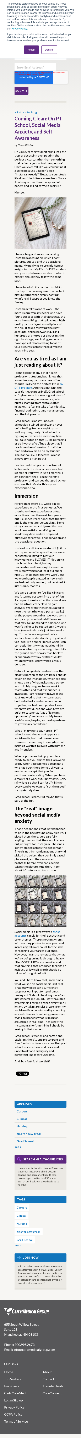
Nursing (22, 1126)
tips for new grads (29, 1133)
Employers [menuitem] (11, 1386)
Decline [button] (49, 49)
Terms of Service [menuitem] (16, 1421)
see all (19, 1147)
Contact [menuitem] (48, 1379)
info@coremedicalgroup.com (34, 1349)
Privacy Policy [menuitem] (14, 1407)
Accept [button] (31, 49)
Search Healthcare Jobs (43, 1159)
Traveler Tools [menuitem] (53, 1386)
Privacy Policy (19, 28)
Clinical (22, 1119)
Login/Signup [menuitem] (13, 1400)
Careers (22, 1111)
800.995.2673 (24, 1344)
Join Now (31, 1257)
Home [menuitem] (8, 1372)
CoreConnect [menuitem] (52, 1393)
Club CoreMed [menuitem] (15, 1393)
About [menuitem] (47, 1372)
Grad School (25, 1141)
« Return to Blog (26, 112)
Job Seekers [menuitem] (12, 1379)
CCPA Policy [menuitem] (13, 1414)
